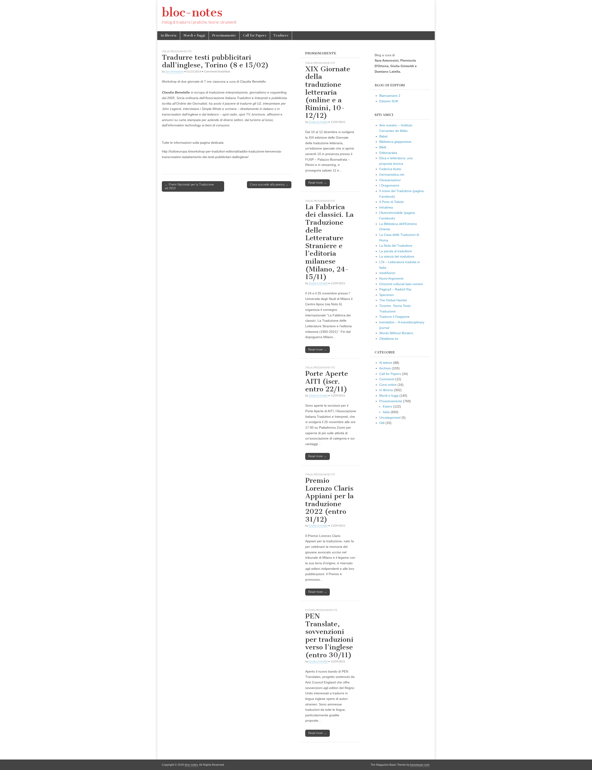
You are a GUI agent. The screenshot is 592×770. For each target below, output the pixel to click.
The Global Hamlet (393, 300)
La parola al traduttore (395, 251)
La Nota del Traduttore (395, 245)
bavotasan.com (419, 765)
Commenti (386, 379)
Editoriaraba (388, 153)
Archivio (385, 368)
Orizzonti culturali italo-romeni (401, 284)
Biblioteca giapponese (395, 141)
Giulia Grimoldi (318, 122)
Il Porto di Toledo (391, 202)
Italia (165, 51)
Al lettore (385, 363)
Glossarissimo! (390, 180)
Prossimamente (224, 35)
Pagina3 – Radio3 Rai (395, 289)
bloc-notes (192, 12)
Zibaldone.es (388, 338)
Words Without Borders (396, 333)
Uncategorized (390, 417)
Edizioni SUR (388, 101)
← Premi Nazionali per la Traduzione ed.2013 (189, 186)
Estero (310, 609)
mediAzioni (387, 273)
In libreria (168, 35)
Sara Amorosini (174, 71)
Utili (382, 423)
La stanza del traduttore (396, 256)
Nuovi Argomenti (391, 278)
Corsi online (388, 385)
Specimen (386, 295)
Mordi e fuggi (194, 35)
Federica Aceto (390, 169)
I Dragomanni (389, 185)
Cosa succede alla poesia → (269, 184)
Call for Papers (254, 35)
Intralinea (386, 207)
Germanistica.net (391, 174)
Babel (383, 136)
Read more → (317, 182)
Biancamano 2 (389, 95)
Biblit (382, 147)
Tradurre (281, 35)
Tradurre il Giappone (394, 316)
